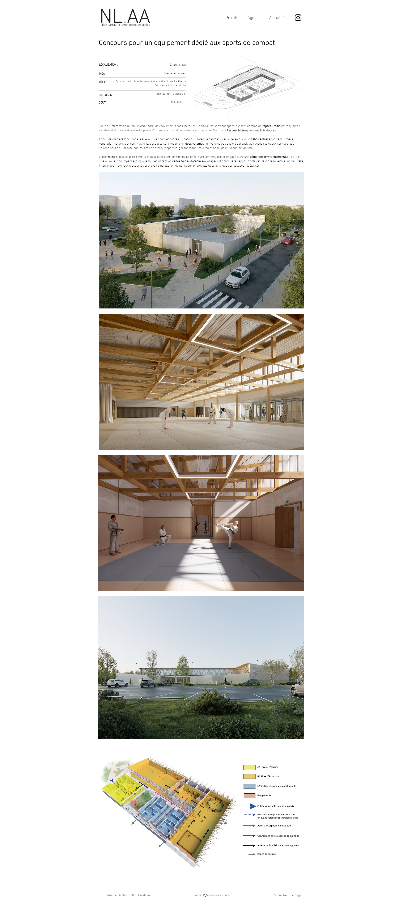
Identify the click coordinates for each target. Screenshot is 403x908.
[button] (202, 810)
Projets (231, 17)
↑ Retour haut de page (285, 895)
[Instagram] (298, 17)
